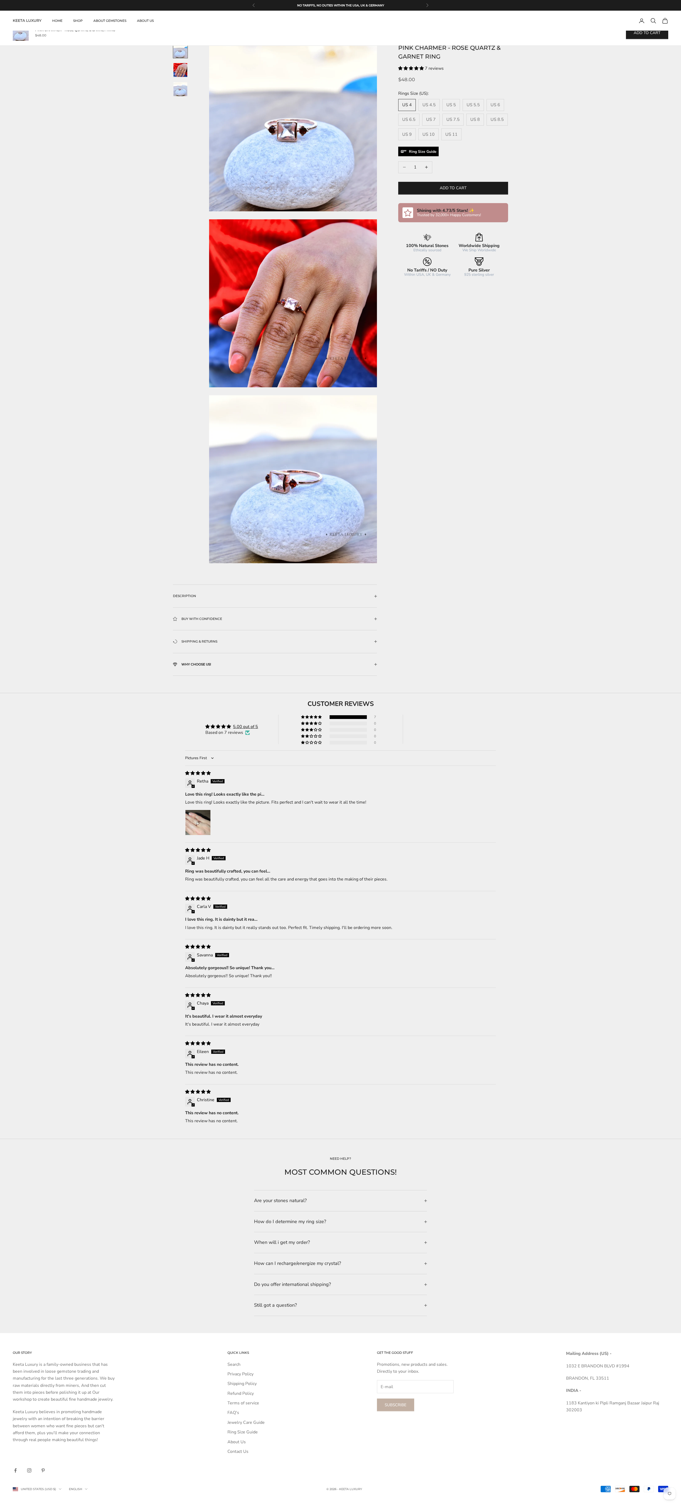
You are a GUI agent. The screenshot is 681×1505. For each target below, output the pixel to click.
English (75, 1489)
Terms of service (243, 1403)
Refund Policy (240, 1393)
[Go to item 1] (180, 50)
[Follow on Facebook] (15, 1470)
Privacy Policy (240, 1374)
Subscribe (395, 1405)
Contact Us (237, 1451)
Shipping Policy (242, 1384)
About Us (236, 1442)
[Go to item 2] (180, 70)
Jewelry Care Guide (246, 1422)
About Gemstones (109, 21)
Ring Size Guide (242, 1432)
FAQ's (233, 1413)
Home (57, 21)
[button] (411, 68)
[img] (198, 773)
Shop (78, 21)
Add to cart (453, 188)
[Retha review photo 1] (198, 822)
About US (145, 21)
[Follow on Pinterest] (43, 1470)
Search (233, 1364)
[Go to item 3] (180, 89)
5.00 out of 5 (245, 727)
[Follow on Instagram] (29, 1470)
